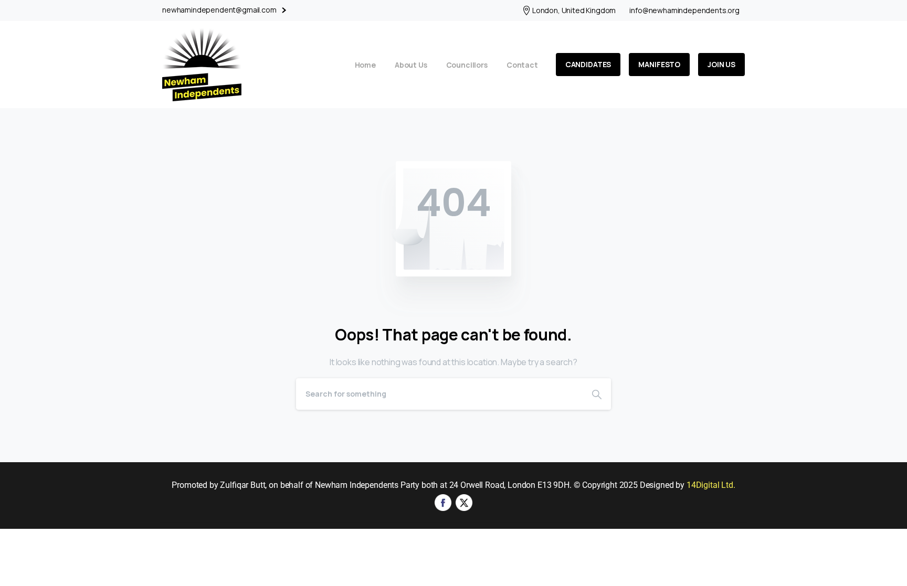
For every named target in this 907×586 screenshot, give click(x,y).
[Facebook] (443, 502)
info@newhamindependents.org (684, 10)
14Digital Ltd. (711, 485)
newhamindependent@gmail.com (220, 10)
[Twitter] (464, 502)
